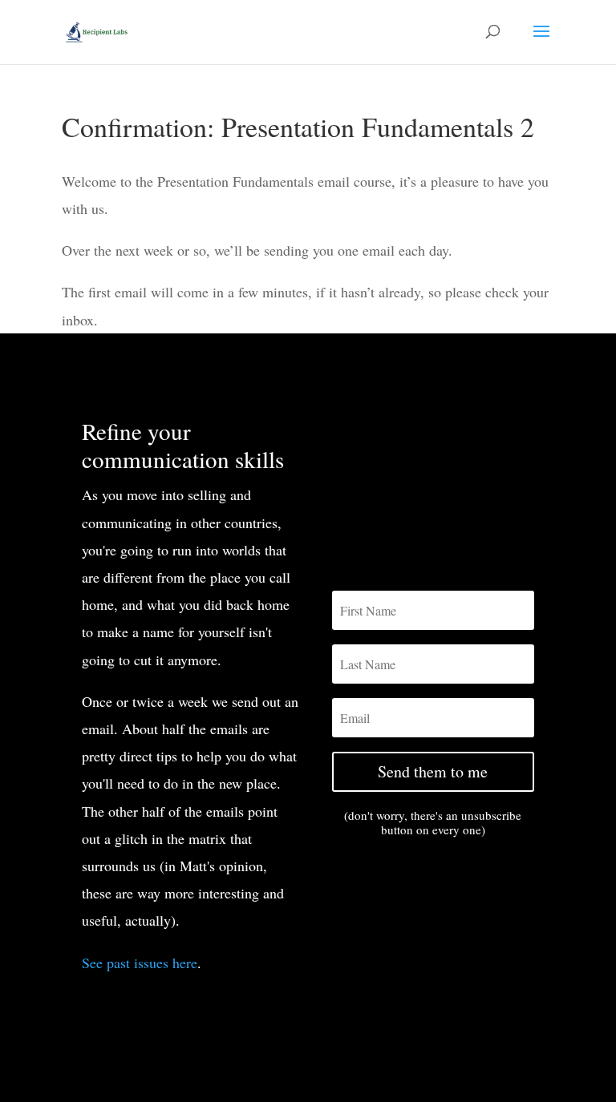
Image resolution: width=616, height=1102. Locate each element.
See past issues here (139, 962)
